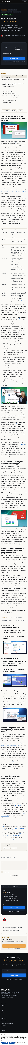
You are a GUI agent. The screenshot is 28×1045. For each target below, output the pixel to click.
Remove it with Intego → (14, 58)
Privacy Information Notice (7, 1023)
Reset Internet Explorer (8, 91)
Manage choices (20, 1042)
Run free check (14, 975)
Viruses (3, 1005)
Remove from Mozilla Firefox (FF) (10, 98)
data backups (18, 805)
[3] (16, 423)
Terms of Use (4, 1020)
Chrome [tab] (17, 620)
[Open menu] (19, 1)
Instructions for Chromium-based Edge (11, 95)
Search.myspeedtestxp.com (19, 191)
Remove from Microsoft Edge (9, 93)
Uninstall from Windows (8, 86)
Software (3, 1008)
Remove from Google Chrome (10, 100)
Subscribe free (14, 945)
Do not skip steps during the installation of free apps (13, 80)
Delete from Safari (7, 102)
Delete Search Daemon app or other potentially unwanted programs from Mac (13, 83)
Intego (20, 300)
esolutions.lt (10, 997)
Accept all (5, 1042)
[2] (19, 318)
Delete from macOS (7, 89)
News (2, 1012)
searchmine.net (5, 191)
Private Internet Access (19, 762)
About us (3, 1018)
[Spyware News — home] (6, 1)
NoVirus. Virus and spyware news (11, 839)
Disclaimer (3, 1025)
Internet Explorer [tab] (18, 617)
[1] (15, 142)
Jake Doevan (7, 35)
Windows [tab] (4, 617)
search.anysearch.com (7, 189)
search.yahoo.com (20, 189)
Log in (24, 1)
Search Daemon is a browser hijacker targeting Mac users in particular (14, 76)
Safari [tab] (22, 620)
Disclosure (3, 1028)
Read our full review (14, 911)
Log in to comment (14, 875)
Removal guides (9, 7)
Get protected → (14, 907)
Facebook (3, 1000)
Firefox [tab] (10, 620)
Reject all (11, 1042)
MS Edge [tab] (4, 620)
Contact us (3, 1030)
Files (2, 1010)
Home (2, 7)
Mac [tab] (11, 617)
